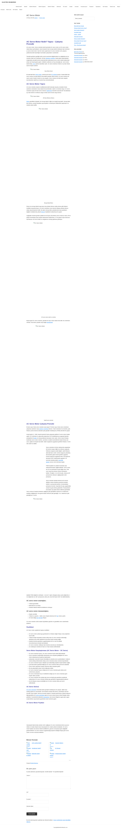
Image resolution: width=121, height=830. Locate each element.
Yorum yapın (42, 17)
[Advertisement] (48, 30)
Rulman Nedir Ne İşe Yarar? (80, 28)
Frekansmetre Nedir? (60, 753)
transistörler (46, 697)
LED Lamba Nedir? (36, 743)
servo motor (39, 74)
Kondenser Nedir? (36, 748)
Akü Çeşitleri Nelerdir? (79, 30)
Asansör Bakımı (59, 743)
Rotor (27, 101)
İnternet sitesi (29, 806)
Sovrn (70, 760)
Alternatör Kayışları (78, 36)
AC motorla (54, 74)
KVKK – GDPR (77, 34)
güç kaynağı (39, 617)
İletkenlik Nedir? (36, 753)
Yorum (28, 775)
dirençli (43, 212)
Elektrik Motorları (34, 763)
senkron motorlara (43, 429)
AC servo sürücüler (31, 689)
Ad (27, 792)
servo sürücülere (40, 695)
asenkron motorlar (50, 58)
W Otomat (57, 748)
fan (57, 616)
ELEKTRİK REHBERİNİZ (9, 2)
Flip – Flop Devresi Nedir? (80, 45)
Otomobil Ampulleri (78, 55)
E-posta (28, 799)
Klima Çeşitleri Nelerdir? (79, 38)
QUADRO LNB (77, 43)
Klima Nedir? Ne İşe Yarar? (80, 40)
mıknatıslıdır (50, 322)
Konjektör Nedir (77, 32)
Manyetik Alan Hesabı (79, 26)
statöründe (49, 90)
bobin (35, 438)
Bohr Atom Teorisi (78, 51)
